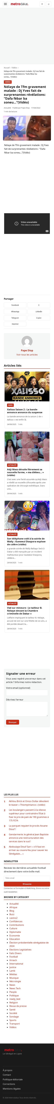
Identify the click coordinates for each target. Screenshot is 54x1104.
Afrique (13, 907)
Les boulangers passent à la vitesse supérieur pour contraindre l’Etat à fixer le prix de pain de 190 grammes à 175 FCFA (29, 815)
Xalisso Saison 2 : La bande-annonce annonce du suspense (24, 411)
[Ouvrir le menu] (5, 4)
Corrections (9, 1084)
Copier (38, 318)
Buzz (11, 914)
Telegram (15, 318)
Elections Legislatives (20, 949)
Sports (12, 1020)
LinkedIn (39, 311)
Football (13, 956)
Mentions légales (12, 1088)
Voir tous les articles (27, 354)
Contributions (16, 924)
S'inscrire (27, 884)
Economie (14, 935)
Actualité (12, 465)
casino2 (13, 917)
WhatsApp (15, 311)
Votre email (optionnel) (18, 687)
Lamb (12, 970)
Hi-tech (13, 960)
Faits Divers (15, 953)
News (10, 405)
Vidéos (8, 82)
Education (14, 939)
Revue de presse (18, 1006)
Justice (12, 967)
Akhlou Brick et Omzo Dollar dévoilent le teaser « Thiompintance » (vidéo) (29, 803)
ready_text (14, 998)
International (16, 963)
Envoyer (12, 722)
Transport (14, 1023)
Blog (11, 910)
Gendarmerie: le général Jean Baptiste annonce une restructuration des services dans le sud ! (28, 838)
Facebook (15, 305)
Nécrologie (15, 981)
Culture (13, 928)
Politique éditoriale (13, 1079)
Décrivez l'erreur (14, 699)
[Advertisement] (27, 36)
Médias (13, 974)
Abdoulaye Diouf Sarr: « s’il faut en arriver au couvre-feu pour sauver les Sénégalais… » (28, 850)
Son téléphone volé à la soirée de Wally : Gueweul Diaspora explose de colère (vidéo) (26, 541)
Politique (14, 995)
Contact (7, 1074)
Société (13, 1013)
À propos (7, 1070)
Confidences (15, 921)
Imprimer (15, 324)
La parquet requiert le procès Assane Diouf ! (28, 827)
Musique (14, 977)
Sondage (14, 1016)
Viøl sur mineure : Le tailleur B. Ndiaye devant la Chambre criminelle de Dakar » (24, 610)
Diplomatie (15, 932)
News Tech (15, 988)
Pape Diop (25, 108)
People (13, 991)
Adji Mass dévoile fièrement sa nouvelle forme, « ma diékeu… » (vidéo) (25, 472)
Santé (12, 1009)
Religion (13, 1002)
